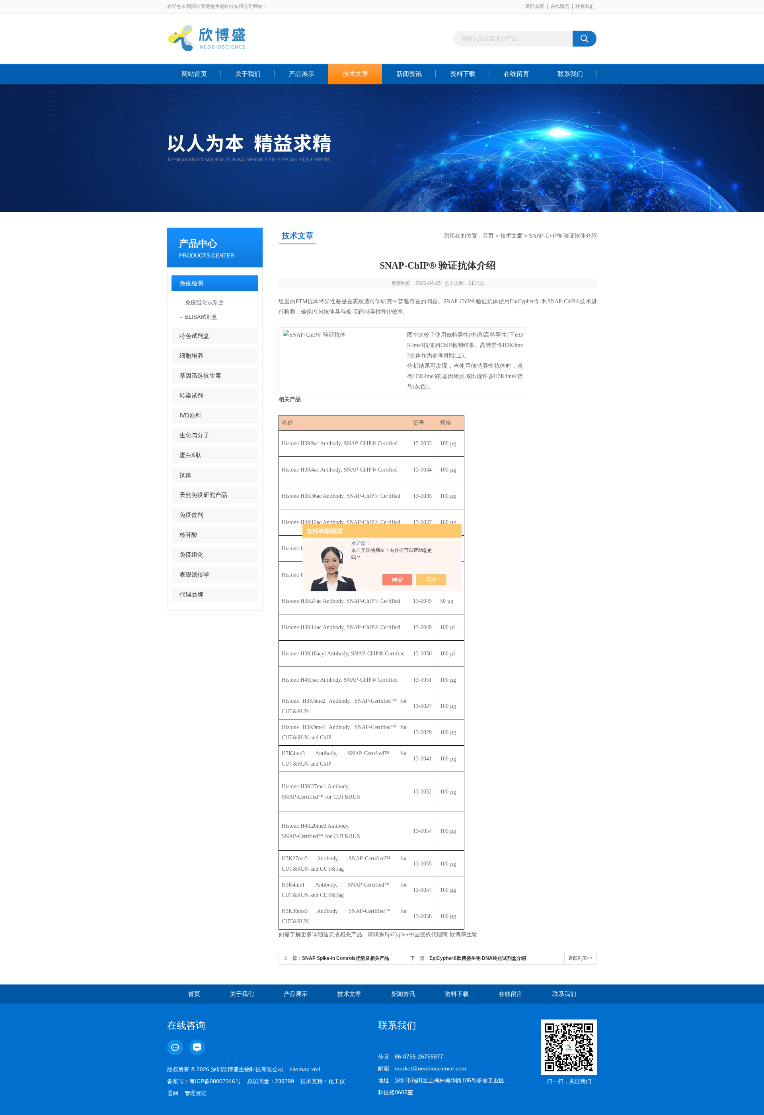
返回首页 (534, 6)
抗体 (185, 475)
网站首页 (194, 73)
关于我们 (248, 73)
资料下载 (463, 73)
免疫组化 (191, 554)
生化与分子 (194, 435)
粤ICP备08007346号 (215, 1081)
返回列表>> (580, 958)
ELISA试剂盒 (201, 317)
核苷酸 (188, 534)
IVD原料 (190, 415)
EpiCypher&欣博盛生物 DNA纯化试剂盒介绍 (477, 958)
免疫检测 (191, 283)
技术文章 (355, 73)
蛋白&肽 (190, 455)
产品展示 (301, 73)
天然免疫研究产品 (203, 494)
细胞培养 (191, 355)
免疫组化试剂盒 (204, 302)
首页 (488, 235)
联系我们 (584, 6)
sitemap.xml (305, 1069)
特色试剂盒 (194, 335)
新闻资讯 (409, 73)
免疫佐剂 (191, 514)
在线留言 (559, 6)
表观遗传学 (194, 574)
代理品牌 (191, 594)
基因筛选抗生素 (200, 375)
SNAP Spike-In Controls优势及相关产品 (345, 958)
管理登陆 (196, 1093)
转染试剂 (191, 395)
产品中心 (198, 243)
